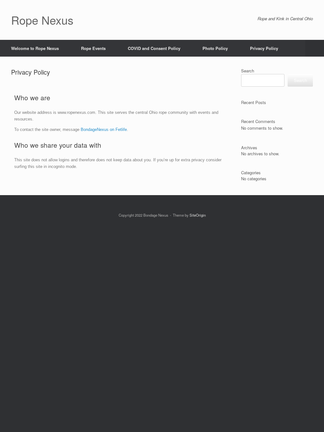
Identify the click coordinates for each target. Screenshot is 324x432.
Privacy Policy (264, 48)
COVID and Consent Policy (154, 48)
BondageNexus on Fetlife (104, 129)
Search (247, 71)
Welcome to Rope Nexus (35, 48)
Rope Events (93, 48)
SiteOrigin (198, 215)
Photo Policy (215, 48)
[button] (314, 48)
